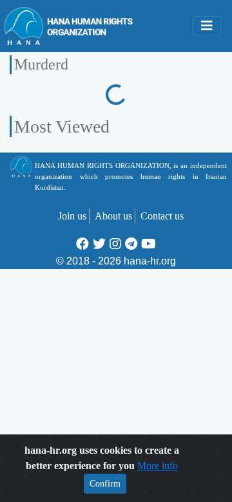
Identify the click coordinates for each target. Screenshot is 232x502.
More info (157, 465)
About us (113, 215)
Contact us (162, 215)
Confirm (105, 483)
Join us (72, 215)
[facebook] (82, 244)
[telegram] (131, 244)
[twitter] (99, 244)
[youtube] (148, 244)
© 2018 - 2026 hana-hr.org (116, 261)
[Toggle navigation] (207, 25)
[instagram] (115, 244)
